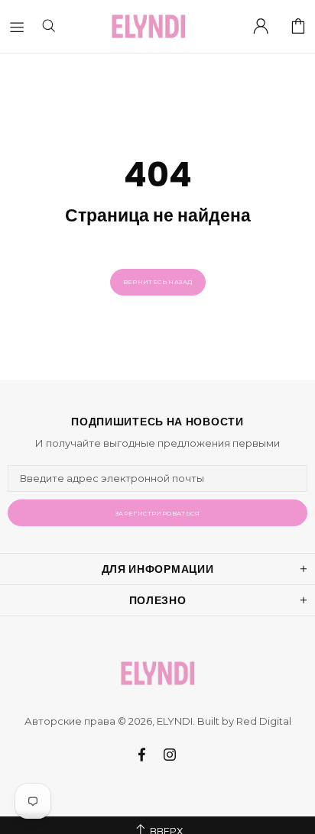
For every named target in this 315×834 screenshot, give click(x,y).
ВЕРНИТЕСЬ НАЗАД (158, 282)
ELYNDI (148, 26)
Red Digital (263, 721)
